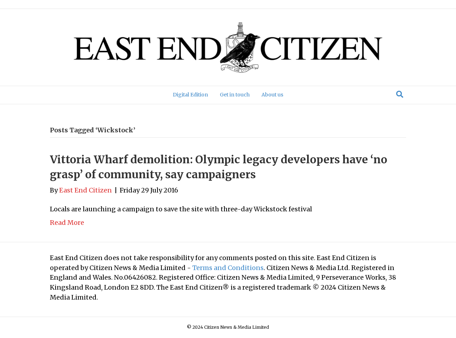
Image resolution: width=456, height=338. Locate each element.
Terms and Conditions (228, 268)
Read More (67, 222)
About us (272, 94)
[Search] (399, 94)
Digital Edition (190, 94)
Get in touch (235, 94)
